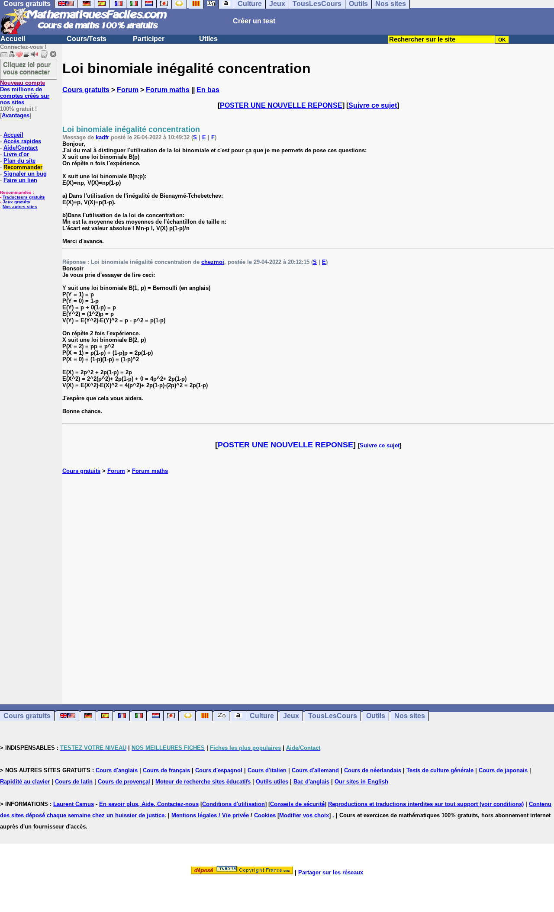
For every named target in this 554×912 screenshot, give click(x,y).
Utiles (208, 38)
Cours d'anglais (117, 770)
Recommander (22, 167)
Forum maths (168, 89)
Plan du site (19, 160)
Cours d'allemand (315, 770)
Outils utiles (272, 781)
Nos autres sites (20, 206)
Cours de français (166, 770)
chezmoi (212, 262)
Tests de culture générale (439, 770)
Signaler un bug (25, 173)
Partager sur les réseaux (330, 872)
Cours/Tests (86, 38)
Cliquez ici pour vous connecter (27, 68)
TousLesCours (332, 715)
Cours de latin (74, 781)
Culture (262, 715)
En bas (207, 89)
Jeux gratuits (16, 201)
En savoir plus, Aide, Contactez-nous (149, 804)
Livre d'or (16, 154)
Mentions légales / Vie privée (210, 815)
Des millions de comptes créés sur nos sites (24, 93)
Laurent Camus (73, 804)
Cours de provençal (124, 781)
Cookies (265, 815)
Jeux (291, 715)
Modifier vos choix (304, 815)
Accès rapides (22, 141)
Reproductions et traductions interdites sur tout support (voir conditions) (426, 804)
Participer (148, 38)
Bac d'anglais (311, 781)
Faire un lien (20, 180)
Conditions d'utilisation (233, 804)
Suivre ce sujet (372, 105)
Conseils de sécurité (297, 804)
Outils (375, 715)
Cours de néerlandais (372, 770)
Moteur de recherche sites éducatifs (203, 781)
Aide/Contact (20, 148)
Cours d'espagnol (218, 770)
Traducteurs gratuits (24, 197)
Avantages (15, 115)
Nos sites (409, 715)
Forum (127, 89)
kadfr (102, 137)
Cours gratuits (86, 89)
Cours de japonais (503, 770)
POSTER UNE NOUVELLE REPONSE (281, 105)
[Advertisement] (308, 580)
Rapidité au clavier (25, 781)
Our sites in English (361, 781)
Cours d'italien (267, 770)
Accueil (12, 38)
